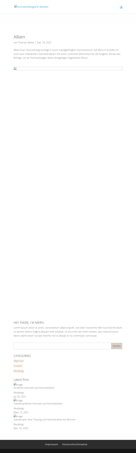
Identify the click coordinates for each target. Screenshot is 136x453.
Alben (19, 37)
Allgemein (19, 360)
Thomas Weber (26, 42)
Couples (18, 365)
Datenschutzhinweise (74, 444)
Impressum (51, 444)
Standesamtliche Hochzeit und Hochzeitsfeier (38, 403)
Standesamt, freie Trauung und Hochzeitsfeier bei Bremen (44, 419)
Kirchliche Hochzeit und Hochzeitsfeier (34, 387)
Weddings (19, 371)
